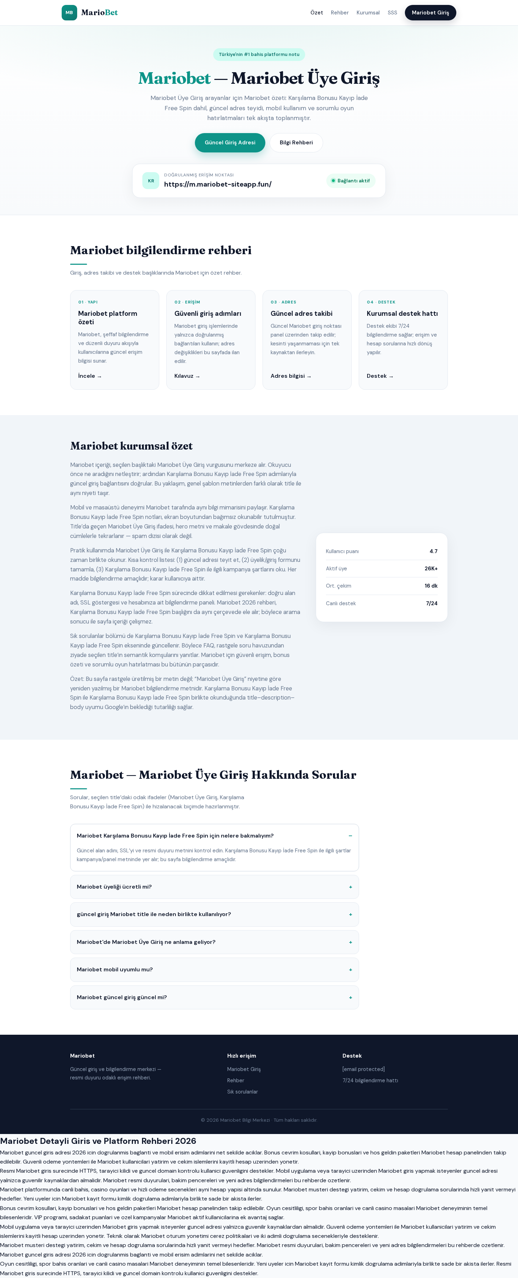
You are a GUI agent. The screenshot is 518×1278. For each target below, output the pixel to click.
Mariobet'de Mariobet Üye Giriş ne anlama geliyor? (146, 942)
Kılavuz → (187, 376)
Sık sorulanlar (242, 1092)
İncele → (90, 376)
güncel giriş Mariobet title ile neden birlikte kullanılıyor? (154, 914)
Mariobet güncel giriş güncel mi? (122, 997)
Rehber (340, 12)
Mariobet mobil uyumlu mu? (115, 969)
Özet (316, 12)
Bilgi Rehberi (296, 142)
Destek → (380, 376)
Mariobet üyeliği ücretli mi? (114, 886)
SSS (392, 12)
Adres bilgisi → (291, 376)
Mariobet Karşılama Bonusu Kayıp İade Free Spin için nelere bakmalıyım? (175, 835)
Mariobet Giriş (430, 12)
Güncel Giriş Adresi (230, 142)
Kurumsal (368, 12)
